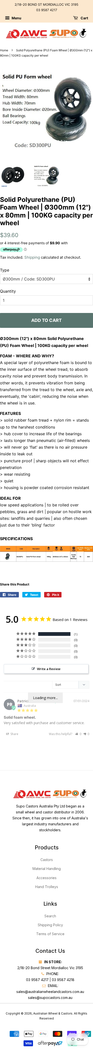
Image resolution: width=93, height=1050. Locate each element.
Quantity (8, 291)
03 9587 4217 (46, 10)
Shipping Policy (50, 925)
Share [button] (14, 734)
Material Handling (46, 868)
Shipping (32, 257)
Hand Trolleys (46, 887)
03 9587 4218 (63, 980)
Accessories (46, 878)
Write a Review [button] (49, 669)
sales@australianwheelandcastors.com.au (50, 991)
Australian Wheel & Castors (52, 1013)
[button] (78, 734)
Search (50, 916)
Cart (84, 18)
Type (4, 270)
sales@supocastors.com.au (50, 997)
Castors (46, 860)
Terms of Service (50, 934)
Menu (16, 18)
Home (4, 50)
